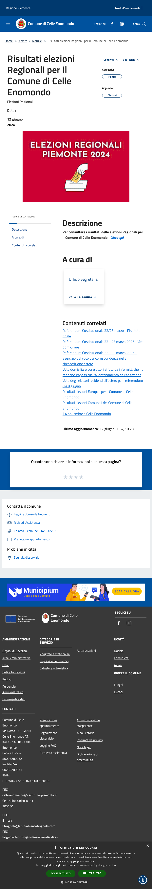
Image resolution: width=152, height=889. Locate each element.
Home (9, 40)
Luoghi (118, 684)
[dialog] (76, 865)
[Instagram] (120, 23)
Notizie (37, 40)
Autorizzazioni (86, 650)
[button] (76, 882)
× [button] (147, 845)
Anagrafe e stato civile (55, 654)
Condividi (109, 59)
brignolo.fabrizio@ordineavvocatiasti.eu (30, 837)
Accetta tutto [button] (61, 873)
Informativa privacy (90, 740)
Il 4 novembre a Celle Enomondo (87, 413)
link (114, 865)
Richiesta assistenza (53, 752)
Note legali (84, 747)
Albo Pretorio (85, 732)
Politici (6, 679)
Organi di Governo (14, 650)
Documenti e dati (13, 699)
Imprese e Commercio (54, 661)
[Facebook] (110, 23)
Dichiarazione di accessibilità (87, 757)
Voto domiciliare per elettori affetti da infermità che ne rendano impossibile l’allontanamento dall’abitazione (103, 372)
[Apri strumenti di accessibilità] (143, 880)
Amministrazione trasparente (88, 723)
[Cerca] (143, 23)
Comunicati (121, 658)
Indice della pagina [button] (23, 216)
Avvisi (118, 665)
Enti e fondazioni (13, 672)
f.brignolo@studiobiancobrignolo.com (28, 826)
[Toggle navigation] (8, 23)
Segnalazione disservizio (48, 735)
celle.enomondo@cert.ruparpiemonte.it (29, 795)
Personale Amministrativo (12, 689)
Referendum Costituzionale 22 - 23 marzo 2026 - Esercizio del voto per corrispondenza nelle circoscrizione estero (100, 358)
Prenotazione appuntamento (49, 723)
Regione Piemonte (18, 8)
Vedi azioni (129, 59)
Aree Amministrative (16, 658)
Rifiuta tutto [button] (92, 873)
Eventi (118, 691)
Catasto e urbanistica (54, 668)
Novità (22, 40)
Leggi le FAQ (48, 745)
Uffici (5, 665)
